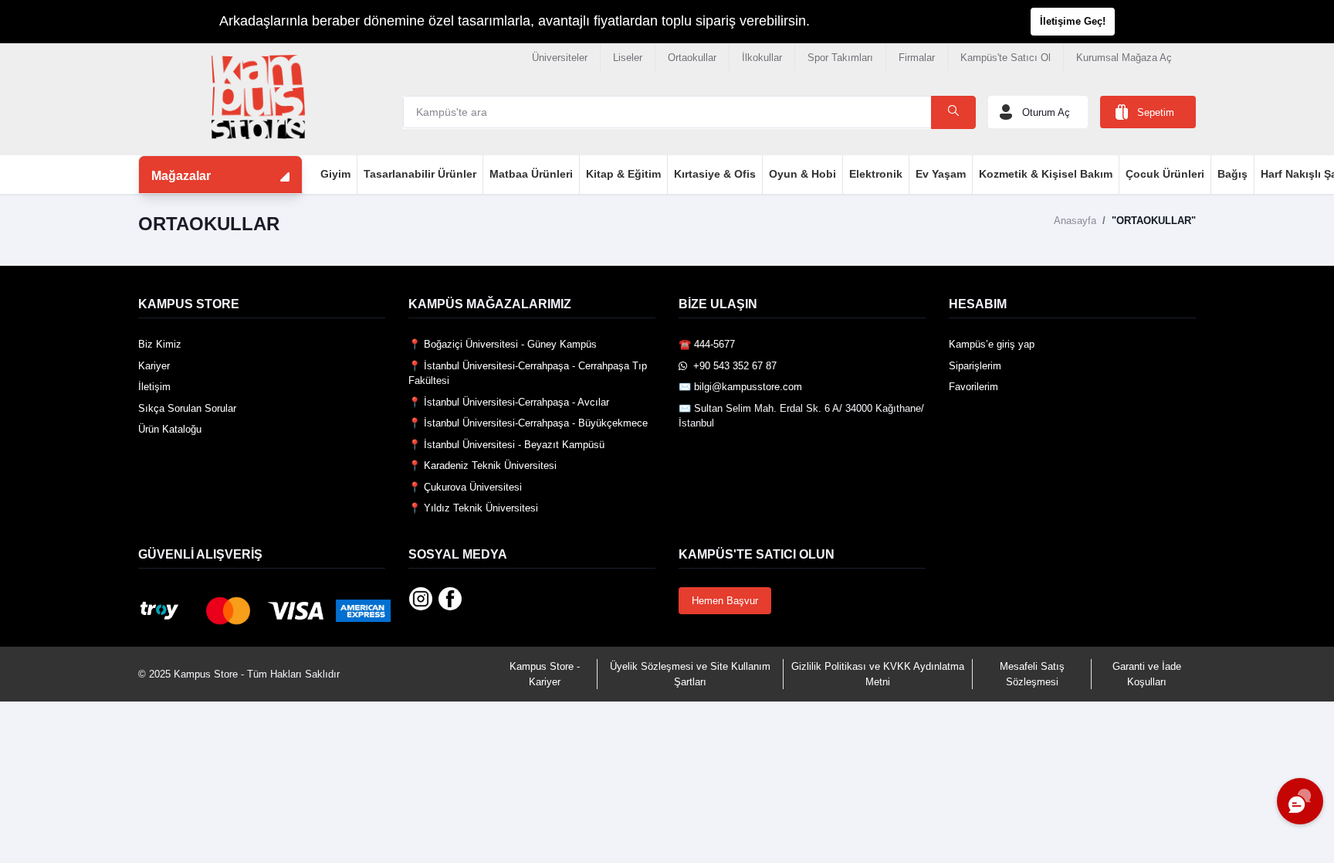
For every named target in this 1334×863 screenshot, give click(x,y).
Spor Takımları (840, 57)
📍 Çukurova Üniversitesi (465, 487)
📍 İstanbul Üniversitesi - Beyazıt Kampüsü (506, 444)
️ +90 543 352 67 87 (732, 366)
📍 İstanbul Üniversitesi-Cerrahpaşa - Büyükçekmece (528, 423)
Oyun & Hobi (802, 174)
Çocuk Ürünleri (1165, 174)
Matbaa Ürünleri (531, 174)
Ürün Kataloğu (169, 429)
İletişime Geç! (1072, 21)
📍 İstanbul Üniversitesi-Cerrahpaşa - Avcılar (508, 402)
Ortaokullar (692, 57)
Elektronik (875, 174)
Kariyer (154, 366)
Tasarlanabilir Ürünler (420, 174)
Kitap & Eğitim (623, 174)
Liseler (627, 57)
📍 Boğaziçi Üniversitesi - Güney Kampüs (502, 344)
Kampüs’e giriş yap (991, 344)
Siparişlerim (975, 366)
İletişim (154, 386)
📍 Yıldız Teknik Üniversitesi (473, 508)
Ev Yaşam (941, 174)
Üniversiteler (559, 57)
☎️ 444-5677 (707, 344)
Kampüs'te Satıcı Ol (1005, 57)
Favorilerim (973, 386)
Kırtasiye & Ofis (715, 174)
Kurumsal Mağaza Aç (1124, 57)
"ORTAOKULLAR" (1154, 220)
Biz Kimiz (159, 344)
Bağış (1232, 174)
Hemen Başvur (725, 600)
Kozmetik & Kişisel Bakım (1045, 174)
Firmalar (917, 57)
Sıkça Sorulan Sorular (187, 408)
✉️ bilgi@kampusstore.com (740, 386)
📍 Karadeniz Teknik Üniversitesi (482, 465)
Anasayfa (1075, 220)
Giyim (335, 174)
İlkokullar (762, 57)
